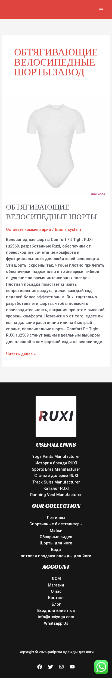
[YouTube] (72, 666)
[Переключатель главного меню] (101, 9)
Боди (56, 549)
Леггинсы (56, 517)
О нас (56, 591)
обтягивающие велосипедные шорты (51, 212)
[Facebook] (39, 666)
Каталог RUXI (56, 488)
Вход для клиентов (56, 610)
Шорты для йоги (56, 543)
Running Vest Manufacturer (56, 494)
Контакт (56, 597)
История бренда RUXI (56, 463)
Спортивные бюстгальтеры (56, 523)
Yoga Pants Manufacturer (56, 456)
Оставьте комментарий (28, 229)
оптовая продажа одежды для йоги (56, 555)
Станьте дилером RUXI (56, 475)
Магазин (56, 585)
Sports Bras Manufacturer (56, 469)
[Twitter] (50, 666)
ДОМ (56, 578)
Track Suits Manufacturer (56, 482)
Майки (56, 530)
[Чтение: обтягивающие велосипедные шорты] (56, 145)
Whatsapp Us (56, 623)
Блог (59, 229)
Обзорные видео (56, 536)
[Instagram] (61, 666)
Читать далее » (21, 353)
